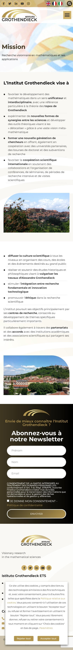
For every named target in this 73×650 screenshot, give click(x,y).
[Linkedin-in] (16, 3)
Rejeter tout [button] (24, 638)
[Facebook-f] (3, 3)
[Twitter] (9, 3)
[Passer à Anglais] (48, 4)
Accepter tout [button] (48, 638)
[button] (69, 3)
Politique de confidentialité (25, 505)
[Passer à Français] (54, 4)
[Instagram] (28, 3)
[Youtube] (22, 3)
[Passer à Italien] (60, 4)
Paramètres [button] (46, 628)
